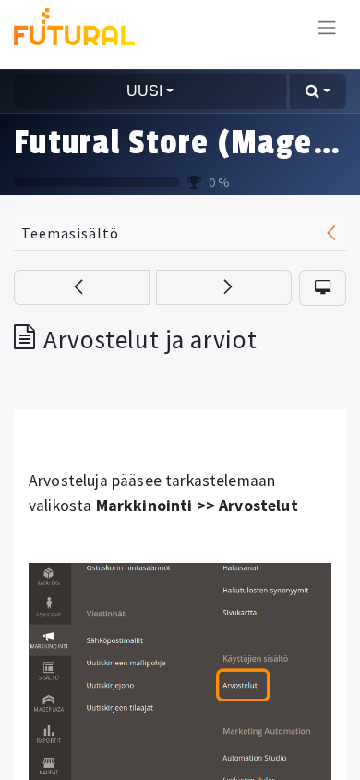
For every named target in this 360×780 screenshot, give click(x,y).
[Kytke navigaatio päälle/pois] (326, 27)
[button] (318, 91)
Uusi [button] (144, 91)
